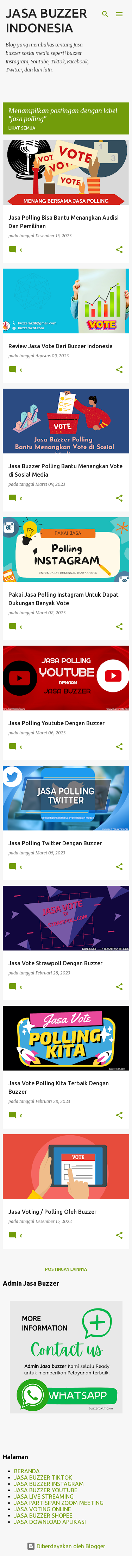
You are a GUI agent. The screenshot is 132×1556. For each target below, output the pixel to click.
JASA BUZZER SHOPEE (43, 1515)
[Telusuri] (105, 14)
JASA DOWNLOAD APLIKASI (50, 1522)
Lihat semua (21, 128)
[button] (119, 250)
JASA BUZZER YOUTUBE (45, 1490)
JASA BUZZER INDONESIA (46, 20)
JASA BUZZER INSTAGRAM (49, 1484)
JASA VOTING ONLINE (42, 1509)
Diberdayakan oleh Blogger (70, 1546)
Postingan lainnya (66, 1269)
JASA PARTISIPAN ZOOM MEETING (58, 1503)
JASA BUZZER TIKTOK (43, 1477)
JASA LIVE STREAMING (44, 1496)
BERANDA (27, 1471)
